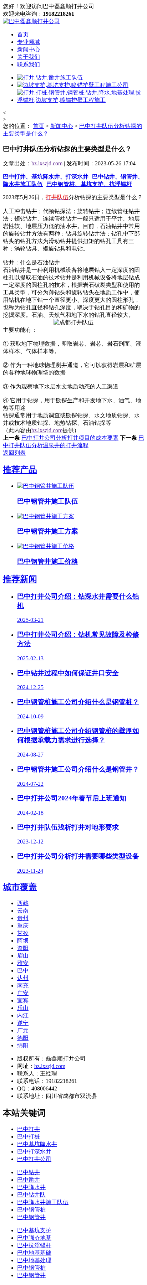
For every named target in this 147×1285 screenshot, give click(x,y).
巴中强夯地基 (34, 1238)
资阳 (23, 948)
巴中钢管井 (31, 1217)
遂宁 (23, 1023)
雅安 (23, 963)
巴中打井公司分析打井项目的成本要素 (69, 438)
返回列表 (14, 453)
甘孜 (23, 933)
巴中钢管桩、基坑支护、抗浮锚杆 (89, 184)
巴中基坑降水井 (37, 1144)
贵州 (23, 918)
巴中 (23, 970)
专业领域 (28, 42)
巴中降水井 (31, 1187)
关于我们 (28, 57)
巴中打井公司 (34, 1159)
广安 (23, 993)
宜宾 (23, 1000)
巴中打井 (28, 1129)
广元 (23, 1030)
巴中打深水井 (34, 1152)
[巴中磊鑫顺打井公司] (31, 21)
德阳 (23, 1038)
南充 (23, 985)
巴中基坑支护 (34, 1230)
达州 (23, 978)
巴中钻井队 (31, 1195)
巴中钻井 (28, 1172)
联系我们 (28, 64)
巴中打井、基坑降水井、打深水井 (45, 177)
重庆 (23, 926)
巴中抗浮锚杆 (34, 1245)
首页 (23, 34)
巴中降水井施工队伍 (43, 1202)
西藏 (23, 903)
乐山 (23, 1008)
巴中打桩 (28, 1137)
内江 (23, 1015)
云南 (23, 911)
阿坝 (23, 941)
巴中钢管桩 (31, 1210)
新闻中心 (28, 49)
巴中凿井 (28, 1180)
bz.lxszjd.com (47, 163)
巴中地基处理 (34, 1260)
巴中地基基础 (34, 1253)
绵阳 (23, 1045)
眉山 (23, 956)
